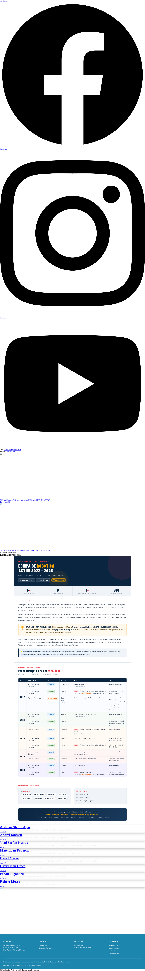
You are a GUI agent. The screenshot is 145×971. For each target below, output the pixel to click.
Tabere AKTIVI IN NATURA (40, 500)
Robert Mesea (10, 881)
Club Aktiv (3, 500)
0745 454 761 (10, 452)
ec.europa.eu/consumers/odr (33, 965)
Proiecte (10, 500)
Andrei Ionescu (11, 835)
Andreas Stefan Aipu (15, 827)
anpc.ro (69, 962)
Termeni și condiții (114, 945)
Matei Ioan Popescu (14, 850)
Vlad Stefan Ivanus (14, 842)
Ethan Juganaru (12, 874)
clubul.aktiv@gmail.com (12, 450)
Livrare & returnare (114, 948)
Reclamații (112, 951)
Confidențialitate (114, 953)
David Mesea (9, 858)
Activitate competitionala (21, 500)
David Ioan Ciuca (12, 866)
